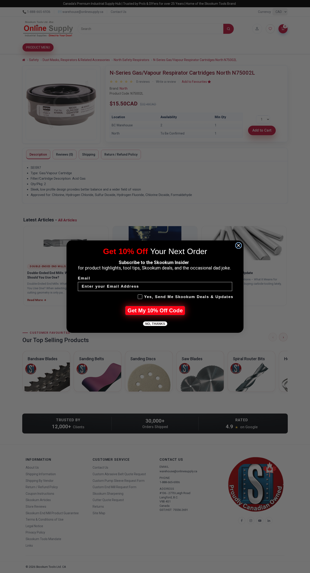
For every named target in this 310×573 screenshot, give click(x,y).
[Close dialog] (238, 245)
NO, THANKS (155, 324)
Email (84, 278)
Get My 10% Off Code (155, 310)
